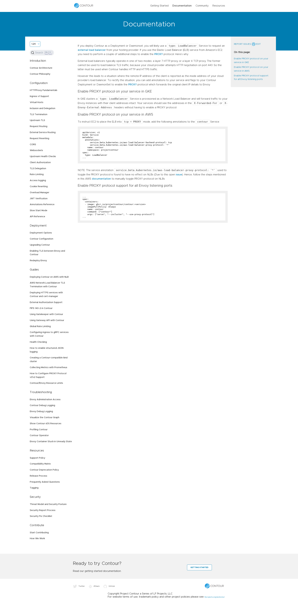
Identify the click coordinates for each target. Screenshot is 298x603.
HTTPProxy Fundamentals (43, 90)
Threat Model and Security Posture (48, 504)
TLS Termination (38, 114)
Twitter (82, 586)
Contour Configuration (41, 239)
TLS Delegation (38, 168)
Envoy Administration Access (45, 399)
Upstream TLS (37, 120)
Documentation (182, 5)
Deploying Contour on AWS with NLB (49, 277)
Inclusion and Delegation (42, 108)
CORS (33, 144)
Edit (258, 44)
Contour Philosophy (40, 74)
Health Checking (38, 342)
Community (202, 5)
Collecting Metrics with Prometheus (48, 367)
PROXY (158, 54)
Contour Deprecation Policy (44, 470)
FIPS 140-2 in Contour (41, 308)
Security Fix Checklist (41, 516)
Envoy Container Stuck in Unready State (51, 441)
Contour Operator (39, 435)
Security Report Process (42, 510)
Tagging (34, 488)
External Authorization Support (46, 302)
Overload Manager (39, 192)
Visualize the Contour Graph (44, 417)
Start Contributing (39, 533)
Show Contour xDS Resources (45, 424)
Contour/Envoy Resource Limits (46, 383)
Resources (218, 5)
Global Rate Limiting (40, 326)
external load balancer (92, 50)
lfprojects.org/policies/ (214, 597)
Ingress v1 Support (39, 96)
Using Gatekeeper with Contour (46, 314)
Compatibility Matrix (40, 464)
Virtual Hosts (36, 102)
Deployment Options (41, 233)
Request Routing (38, 126)
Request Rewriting (39, 138)
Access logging (38, 180)
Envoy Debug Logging (41, 411)
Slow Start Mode (38, 210)
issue (179, 174)
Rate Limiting (37, 174)
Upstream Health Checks (43, 156)
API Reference (37, 217)
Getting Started (159, 5)
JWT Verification (38, 199)
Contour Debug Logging (42, 405)
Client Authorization (40, 162)
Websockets (36, 150)
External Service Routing (43, 132)
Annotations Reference (42, 204)
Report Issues (242, 44)
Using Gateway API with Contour (47, 320)
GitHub (111, 586)
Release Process (38, 476)
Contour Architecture (41, 68)
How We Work (37, 538)
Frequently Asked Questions (45, 482)
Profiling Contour (38, 430)
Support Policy (37, 458)
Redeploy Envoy (38, 261)
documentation (101, 179)
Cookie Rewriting (39, 186)
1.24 (34, 44)
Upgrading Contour (40, 245)
